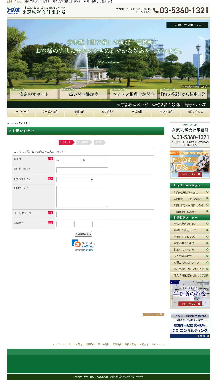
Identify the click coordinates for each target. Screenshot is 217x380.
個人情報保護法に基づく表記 (190, 275)
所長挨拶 (117, 344)
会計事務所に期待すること (189, 269)
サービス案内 (75, 344)
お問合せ (144, 344)
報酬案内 (90, 344)
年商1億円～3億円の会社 (188, 199)
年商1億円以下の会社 (186, 192)
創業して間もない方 (185, 236)
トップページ (58, 344)
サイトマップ (158, 344)
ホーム (10, 123)
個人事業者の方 (183, 256)
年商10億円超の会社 (185, 212)
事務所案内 (130, 344)
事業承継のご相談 (184, 243)
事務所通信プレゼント (186, 223)
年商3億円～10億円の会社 (188, 205)
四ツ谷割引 (103, 344)
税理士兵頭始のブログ (186, 262)
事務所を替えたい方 (185, 230)
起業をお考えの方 (184, 249)
